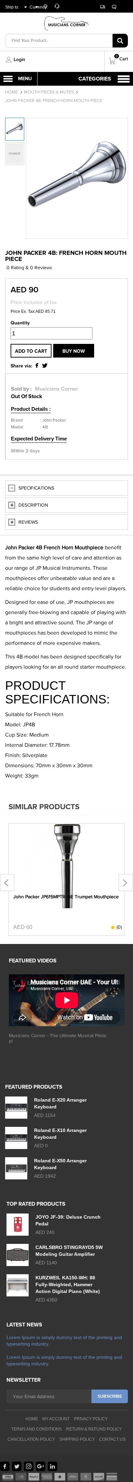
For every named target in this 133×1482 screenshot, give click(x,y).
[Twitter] (16, 1466)
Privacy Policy (91, 1418)
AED (33, 15)
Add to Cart (31, 351)
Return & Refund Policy (94, 1429)
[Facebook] (5, 1466)
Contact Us (112, 1439)
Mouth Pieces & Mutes (49, 92)
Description (33, 505)
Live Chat (111, 7)
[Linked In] (52, 1466)
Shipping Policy (77, 1439)
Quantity (20, 323)
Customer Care (59, 7)
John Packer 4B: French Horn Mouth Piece (53, 100)
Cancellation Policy (31, 1439)
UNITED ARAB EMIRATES (13, 20)
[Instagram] (28, 1466)
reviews (28, 522)
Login (19, 59)
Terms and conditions (36, 1429)
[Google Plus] (40, 1466)
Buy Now (73, 351)
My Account (56, 1418)
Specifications (36, 488)
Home (11, 92)
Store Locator (48, 9)
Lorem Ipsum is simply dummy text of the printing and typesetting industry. (64, 1341)
